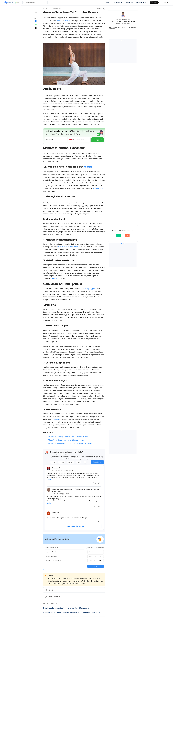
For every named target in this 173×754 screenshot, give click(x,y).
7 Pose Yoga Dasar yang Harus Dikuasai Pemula (66, 440)
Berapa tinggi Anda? (51, 556)
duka (101, 188)
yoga (59, 21)
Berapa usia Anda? (50, 552)
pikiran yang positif (89, 289)
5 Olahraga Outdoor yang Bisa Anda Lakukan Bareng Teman (70, 443)
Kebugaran (46, 8)
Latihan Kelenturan (55, 8)
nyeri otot (56, 278)
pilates (67, 21)
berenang (57, 419)
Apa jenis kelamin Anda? (52, 547)
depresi (88, 166)
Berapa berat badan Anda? (53, 560)
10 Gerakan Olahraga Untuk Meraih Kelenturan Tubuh (68, 437)
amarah (96, 188)
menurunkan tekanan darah (68, 247)
